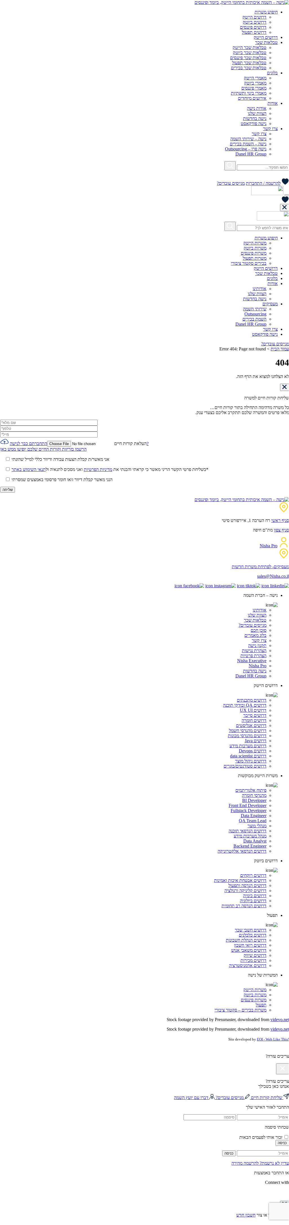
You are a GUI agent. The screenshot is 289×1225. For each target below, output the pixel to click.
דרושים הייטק (254, 17)
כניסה (282, 1143)
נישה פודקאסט (253, 123)
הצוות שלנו (257, 113)
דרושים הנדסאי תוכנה (247, 830)
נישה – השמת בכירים (248, 143)
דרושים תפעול (254, 32)
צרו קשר (270, 128)
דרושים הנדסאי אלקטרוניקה (242, 851)
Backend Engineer (249, 846)
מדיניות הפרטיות (98, 469)
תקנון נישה (257, 645)
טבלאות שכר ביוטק (249, 52)
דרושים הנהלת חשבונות (246, 940)
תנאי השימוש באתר (29, 469)
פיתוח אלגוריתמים (250, 790)
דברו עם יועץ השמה (191, 1097)
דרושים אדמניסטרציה (247, 965)
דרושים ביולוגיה (253, 900)
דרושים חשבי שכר (250, 930)
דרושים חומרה (254, 720)
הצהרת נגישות (254, 650)
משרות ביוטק (255, 248)
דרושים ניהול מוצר (250, 761)
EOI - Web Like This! (273, 1039)
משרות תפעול (254, 258)
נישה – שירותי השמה (248, 138)
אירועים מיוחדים (252, 98)
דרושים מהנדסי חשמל (247, 730)
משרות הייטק (254, 243)
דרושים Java (255, 740)
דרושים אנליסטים (251, 725)
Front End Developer (247, 805)
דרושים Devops (252, 750)
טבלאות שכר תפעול (249, 62)
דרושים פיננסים (253, 27)
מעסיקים (270, 303)
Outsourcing (255, 314)
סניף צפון (281, 530)
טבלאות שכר (266, 42)
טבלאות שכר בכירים (248, 67)
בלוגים (272, 72)
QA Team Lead (252, 820)
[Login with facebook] (288, 1192)
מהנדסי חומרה (254, 795)
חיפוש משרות (266, 12)
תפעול (261, 1004)
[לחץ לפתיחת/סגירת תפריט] (286, 195)
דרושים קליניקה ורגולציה (245, 890)
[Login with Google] (287, 1192)
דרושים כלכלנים (252, 935)
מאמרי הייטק (255, 77)
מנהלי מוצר (257, 825)
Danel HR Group (250, 154)
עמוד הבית (280, 348)
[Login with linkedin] (286, 1192)
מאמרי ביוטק (255, 83)
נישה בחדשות (254, 118)
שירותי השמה (254, 308)
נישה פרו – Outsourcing (245, 148)
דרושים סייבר (254, 715)
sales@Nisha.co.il (273, 576)
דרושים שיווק (255, 955)
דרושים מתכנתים (251, 700)
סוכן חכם (258, 630)
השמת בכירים (254, 319)
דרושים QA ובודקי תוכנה (244, 705)
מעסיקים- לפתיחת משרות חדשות (260, 566)
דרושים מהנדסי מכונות (247, 735)
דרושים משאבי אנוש (248, 950)
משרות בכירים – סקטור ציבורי (240, 1010)
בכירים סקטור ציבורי (248, 263)
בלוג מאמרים (255, 635)
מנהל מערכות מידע (250, 835)
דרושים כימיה (254, 895)
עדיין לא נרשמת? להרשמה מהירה (260, 1163)
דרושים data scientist (248, 755)
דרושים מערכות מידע (248, 745)
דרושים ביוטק (254, 22)
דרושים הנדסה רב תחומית (244, 905)
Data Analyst (254, 841)
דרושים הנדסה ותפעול (247, 885)
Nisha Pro (268, 545)
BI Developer (254, 800)
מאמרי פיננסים (253, 88)
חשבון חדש (245, 1215)
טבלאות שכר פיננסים (248, 57)
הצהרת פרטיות (253, 655)
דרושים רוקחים (253, 875)
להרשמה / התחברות (263, 183)
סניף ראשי (280, 520)
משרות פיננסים (253, 253)
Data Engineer (253, 815)
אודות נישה (256, 108)
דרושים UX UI (253, 710)
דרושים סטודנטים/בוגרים (245, 766)
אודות (273, 103)
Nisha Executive (251, 660)
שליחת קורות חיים (266, 1097)
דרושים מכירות (253, 960)
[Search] (230, 165)
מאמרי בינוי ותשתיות (248, 93)
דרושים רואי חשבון (250, 945)
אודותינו (259, 288)
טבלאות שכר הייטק (249, 47)
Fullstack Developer (248, 810)
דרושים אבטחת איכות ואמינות (240, 880)
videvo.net (279, 1019)
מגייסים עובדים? (231, 183)
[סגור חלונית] (284, 207)
